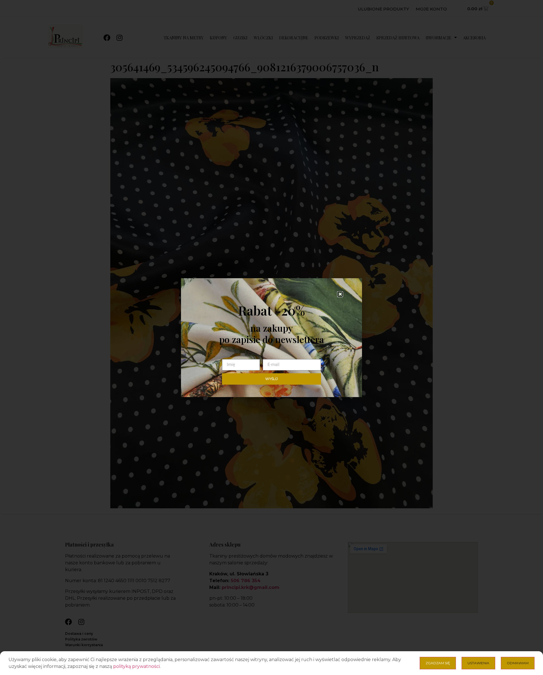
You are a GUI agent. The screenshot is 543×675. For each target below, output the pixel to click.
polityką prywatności (136, 666)
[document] (271, 337)
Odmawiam (518, 663)
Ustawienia (478, 663)
